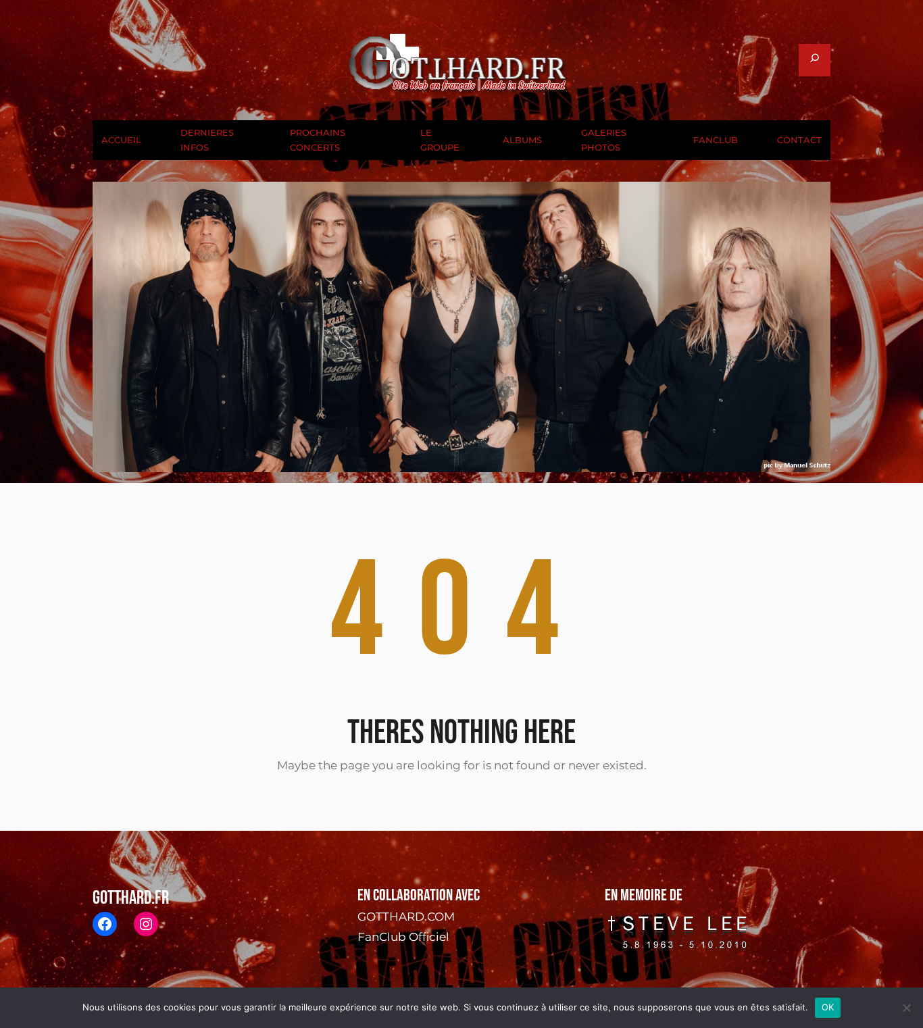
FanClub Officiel (403, 937)
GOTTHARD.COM (406, 916)
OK (828, 1007)
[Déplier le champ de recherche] (814, 60)
